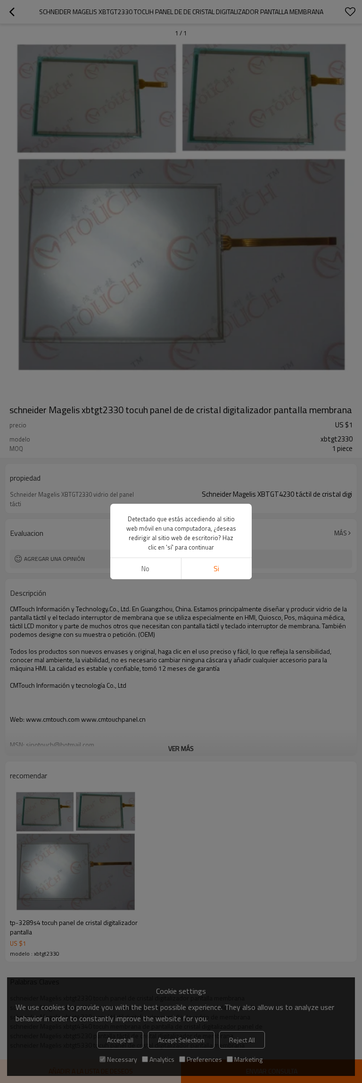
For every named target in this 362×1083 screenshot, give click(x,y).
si (216, 568)
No (145, 568)
